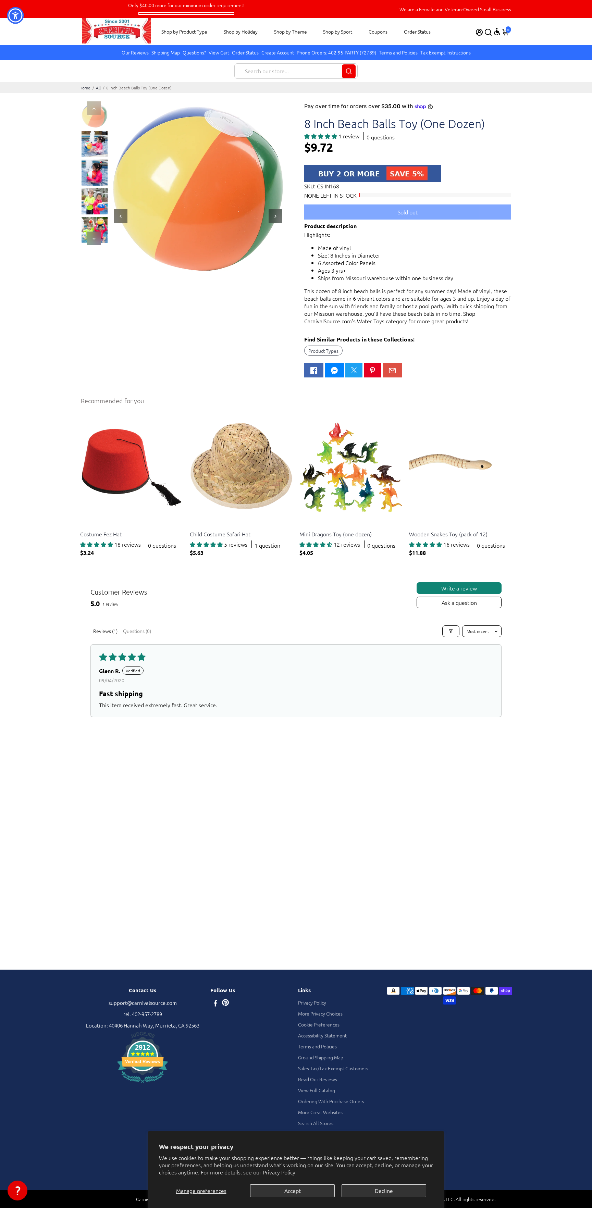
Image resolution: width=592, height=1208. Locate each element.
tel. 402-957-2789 (142, 1014)
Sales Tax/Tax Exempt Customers (333, 1068)
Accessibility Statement (322, 1035)
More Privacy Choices (320, 1013)
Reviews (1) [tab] (105, 630)
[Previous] (94, 108)
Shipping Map (165, 52)
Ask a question (459, 602)
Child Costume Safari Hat (220, 534)
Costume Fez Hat (101, 534)
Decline (384, 1190)
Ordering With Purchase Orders (331, 1101)
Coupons (378, 31)
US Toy (87, 525)
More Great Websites (320, 1112)
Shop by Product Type (184, 31)
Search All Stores (315, 1123)
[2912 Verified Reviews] (142, 1083)
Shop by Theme (290, 31)
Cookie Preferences (319, 1024)
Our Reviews (135, 52)
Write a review (459, 588)
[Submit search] (349, 71)
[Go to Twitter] (353, 370)
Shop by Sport (337, 31)
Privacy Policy (279, 1172)
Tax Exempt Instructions (445, 52)
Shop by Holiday (241, 31)
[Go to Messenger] (334, 370)
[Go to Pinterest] (372, 370)
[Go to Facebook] (313, 370)
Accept (292, 1190)
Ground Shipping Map (320, 1057)
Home (84, 87)
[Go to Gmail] (392, 370)
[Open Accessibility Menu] (497, 31)
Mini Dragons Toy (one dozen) (335, 534)
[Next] (94, 238)
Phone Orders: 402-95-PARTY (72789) (336, 52)
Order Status (417, 31)
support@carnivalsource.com (143, 1002)
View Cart (219, 52)
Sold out (408, 212)
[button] (321, 136)
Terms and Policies (398, 52)
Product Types (323, 350)
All (98, 87)
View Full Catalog (316, 1090)
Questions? (194, 52)
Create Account (277, 52)
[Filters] (450, 631)
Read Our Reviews (317, 1079)
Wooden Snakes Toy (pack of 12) (448, 534)
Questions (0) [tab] (137, 630)
